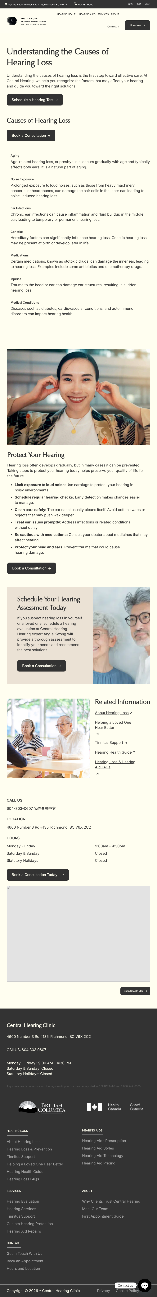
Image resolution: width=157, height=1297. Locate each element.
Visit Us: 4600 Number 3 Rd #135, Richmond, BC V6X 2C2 (38, 4)
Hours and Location (23, 1268)
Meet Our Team (95, 1208)
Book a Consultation (29, 135)
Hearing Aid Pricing (98, 1163)
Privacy (103, 1290)
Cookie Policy (127, 1290)
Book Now (135, 25)
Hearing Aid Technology (102, 1155)
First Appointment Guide (103, 1216)
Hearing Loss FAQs (23, 1179)
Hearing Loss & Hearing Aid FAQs (115, 764)
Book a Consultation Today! (36, 874)
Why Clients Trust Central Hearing (111, 1201)
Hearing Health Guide (113, 752)
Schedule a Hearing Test (32, 99)
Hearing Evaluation (23, 1201)
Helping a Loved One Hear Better (113, 725)
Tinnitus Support (109, 742)
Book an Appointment (25, 1261)
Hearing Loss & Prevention (29, 1149)
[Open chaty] (144, 1285)
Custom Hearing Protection (30, 1223)
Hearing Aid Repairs (24, 1231)
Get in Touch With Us (24, 1253)
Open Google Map (133, 991)
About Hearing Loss (112, 712)
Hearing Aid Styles (98, 1148)
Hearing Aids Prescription (104, 1140)
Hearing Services (21, 1208)
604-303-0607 (86, 4)
